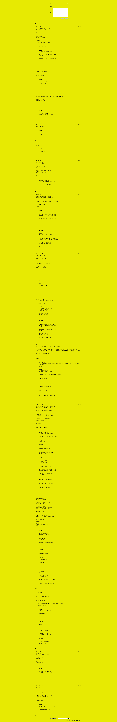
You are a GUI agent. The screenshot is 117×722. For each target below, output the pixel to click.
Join (81, 0)
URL (40, 143)
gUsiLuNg (41, 230)
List (36, 715)
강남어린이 (41, 50)
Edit (41, 26)
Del (44, 362)
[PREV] (48, 716)
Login (78, 0)
